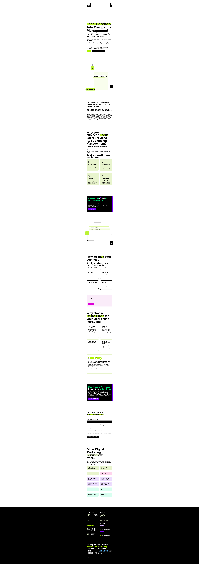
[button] (111, 5)
